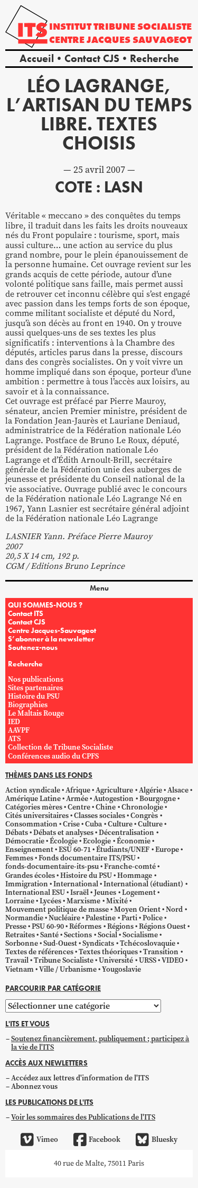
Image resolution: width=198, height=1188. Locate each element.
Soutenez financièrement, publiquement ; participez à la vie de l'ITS (100, 1043)
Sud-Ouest (60, 943)
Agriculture (114, 790)
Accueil (37, 58)
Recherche (154, 58)
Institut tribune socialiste (120, 26)
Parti (129, 918)
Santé (49, 935)
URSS (147, 960)
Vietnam (19, 969)
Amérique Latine (33, 799)
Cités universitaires (37, 816)
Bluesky (164, 1139)
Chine (106, 807)
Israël (79, 892)
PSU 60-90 (48, 926)
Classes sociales (99, 816)
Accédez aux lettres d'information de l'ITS (80, 1078)
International (75, 884)
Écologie (64, 841)
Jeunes (105, 892)
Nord (174, 909)
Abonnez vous (34, 1086)
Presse (15, 926)
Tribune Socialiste (63, 960)
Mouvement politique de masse (57, 909)
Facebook (104, 1139)
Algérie (150, 790)
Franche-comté (130, 866)
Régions (120, 926)
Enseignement (29, 849)
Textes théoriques (108, 952)
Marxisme (83, 901)
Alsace (177, 790)
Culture (120, 824)
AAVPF (19, 730)
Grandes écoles (30, 875)
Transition (160, 952)
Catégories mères (33, 807)
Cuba (93, 824)
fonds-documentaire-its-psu (52, 866)
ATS (14, 739)
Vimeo (47, 1139)
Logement (139, 892)
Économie (133, 841)
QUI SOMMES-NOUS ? (45, 605)
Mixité (117, 901)
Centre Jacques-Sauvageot (52, 630)
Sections (78, 935)
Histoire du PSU (34, 696)
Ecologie (97, 841)
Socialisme (140, 935)
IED (14, 722)
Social (107, 935)
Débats (16, 833)
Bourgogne (157, 799)
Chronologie (142, 807)
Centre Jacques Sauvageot (120, 39)
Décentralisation (126, 833)
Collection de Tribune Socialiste (60, 747)
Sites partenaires (35, 688)
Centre (79, 807)
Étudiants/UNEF (122, 849)
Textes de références (39, 952)
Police (153, 918)
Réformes (85, 926)
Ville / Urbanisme (68, 969)
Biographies (28, 705)
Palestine (101, 918)
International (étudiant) (143, 884)
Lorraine (19, 901)
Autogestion (113, 799)
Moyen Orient (137, 909)
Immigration (26, 884)
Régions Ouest (162, 926)
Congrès (144, 816)
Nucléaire (64, 918)
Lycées (50, 901)
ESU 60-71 (75, 849)
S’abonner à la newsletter (51, 639)
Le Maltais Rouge (36, 713)
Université (116, 960)
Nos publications (35, 679)
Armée (77, 799)
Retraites (20, 935)
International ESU (35, 892)
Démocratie (24, 841)
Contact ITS (25, 613)
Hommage (134, 875)
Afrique (77, 790)
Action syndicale (32, 790)
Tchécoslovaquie (147, 943)
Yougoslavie (121, 969)
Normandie (24, 918)
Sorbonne (21, 943)
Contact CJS (91, 58)
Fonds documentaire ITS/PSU (87, 858)
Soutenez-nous (33, 647)
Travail (17, 960)
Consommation (31, 824)
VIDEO (173, 960)
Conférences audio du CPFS (53, 756)
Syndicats (98, 943)
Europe (167, 849)
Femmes (19, 858)
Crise (71, 824)
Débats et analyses (63, 833)
